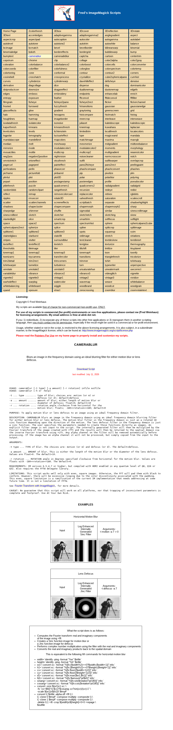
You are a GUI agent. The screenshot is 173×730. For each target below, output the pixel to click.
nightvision (60, 156)
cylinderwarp (61, 81)
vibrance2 (59, 273)
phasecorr (59, 169)
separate (109, 202)
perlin (31, 169)
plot (30, 177)
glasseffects (9, 110)
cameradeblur (61, 56)
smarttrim (84, 219)
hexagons (59, 114)
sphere (108, 223)
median (7, 144)
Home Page (9, 31)
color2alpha (111, 60)
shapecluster (36, 206)
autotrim (83, 43)
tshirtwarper (9, 265)
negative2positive (38, 156)
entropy (7, 98)
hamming (34, 114)
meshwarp (60, 144)
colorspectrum (113, 68)
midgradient (111, 144)
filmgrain (7, 102)
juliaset (83, 123)
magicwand (111, 135)
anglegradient (112, 35)
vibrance (33, 273)
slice (31, 219)
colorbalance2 (61, 64)
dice (56, 85)
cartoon (109, 56)
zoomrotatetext (138, 290)
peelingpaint (136, 164)
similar (108, 210)
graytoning (85, 110)
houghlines (9, 119)
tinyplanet (135, 248)
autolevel (8, 43)
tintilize (108, 248)
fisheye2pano (61, 102)
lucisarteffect (61, 135)
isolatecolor (35, 123)
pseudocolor (137, 181)
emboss (33, 93)
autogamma (111, 39)
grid (132, 110)
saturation (110, 198)
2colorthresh (35, 31)
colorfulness (60, 68)
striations (135, 236)
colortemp (135, 68)
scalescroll (136, 198)
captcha (83, 56)
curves (7, 81)
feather (58, 98)
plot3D (57, 177)
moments (110, 148)
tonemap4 (84, 252)
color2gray (136, 60)
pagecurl (8, 164)
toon (107, 252)
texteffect (8, 244)
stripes (7, 240)
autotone (33, 43)
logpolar (7, 135)
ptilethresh (8, 185)
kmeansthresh (62, 127)
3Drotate (135, 31)
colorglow (84, 68)
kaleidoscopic (137, 123)
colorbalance (35, 64)
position (33, 181)
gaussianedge (138, 106)
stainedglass (10, 236)
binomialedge (10, 52)
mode (32, 148)
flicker (108, 102)
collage (83, 60)
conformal (59, 73)
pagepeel (33, 164)
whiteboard (34, 286)
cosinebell (8, 77)
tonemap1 (8, 252)
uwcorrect (135, 269)
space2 (33, 223)
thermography (138, 244)
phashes (135, 169)
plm (132, 173)
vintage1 (58, 277)
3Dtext (6, 35)
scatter (7, 202)
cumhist (134, 77)
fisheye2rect (86, 102)
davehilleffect (86, 81)
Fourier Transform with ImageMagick (35, 485)
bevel (57, 47)
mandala (135, 135)
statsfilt (58, 236)
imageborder (61, 119)
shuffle (57, 210)
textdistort (135, 240)
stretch (108, 236)
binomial (134, 47)
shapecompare (62, 206)
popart (6, 181)
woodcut (109, 286)
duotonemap (111, 89)
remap (32, 194)
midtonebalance (139, 144)
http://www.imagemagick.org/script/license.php (107, 330)
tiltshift (82, 248)
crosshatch (35, 77)
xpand (6, 290)
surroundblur (61, 240)
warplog (33, 281)
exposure (34, 98)
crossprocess (61, 77)
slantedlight (9, 219)
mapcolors (60, 139)
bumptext (8, 56)
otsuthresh (60, 160)
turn (81, 265)
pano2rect (110, 164)
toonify (134, 252)
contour (83, 73)
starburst (33, 236)
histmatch (110, 114)
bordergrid (85, 52)
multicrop (59, 152)
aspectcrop (9, 39)
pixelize (109, 173)
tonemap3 (59, 252)
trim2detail (8, 261)
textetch (58, 244)
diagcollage (35, 85)
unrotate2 (34, 269)
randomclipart (36, 190)
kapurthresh (9, 127)
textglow (84, 244)
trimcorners (60, 261)
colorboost (85, 64)
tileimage (33, 248)
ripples (6, 198)
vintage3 (109, 277)
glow (31, 110)
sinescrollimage (138, 210)
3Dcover (84, 31)
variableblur (9, 273)
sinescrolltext (10, 215)
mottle (32, 152)
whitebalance (137, 281)
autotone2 (59, 43)
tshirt (107, 261)
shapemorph (86, 206)
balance (134, 43)
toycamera (34, 256)
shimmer (33, 210)
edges (6, 93)
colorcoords (9, 68)
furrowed (33, 106)
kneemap (84, 127)
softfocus (110, 219)
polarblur (109, 177)
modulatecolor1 (62, 148)
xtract (57, 290)
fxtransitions (86, 106)
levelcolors (9, 131)
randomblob (9, 190)
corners (134, 73)
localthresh (111, 131)
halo (5, 114)
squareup (110, 231)
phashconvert (112, 169)
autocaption (60, 39)
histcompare (86, 114)
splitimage (135, 227)
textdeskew (111, 240)
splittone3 (59, 231)
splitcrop (109, 227)
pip (81, 173)
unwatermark (112, 269)
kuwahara (110, 127)
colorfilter (33, 68)
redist (133, 190)
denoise (134, 81)
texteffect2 (34, 244)
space (6, 223)
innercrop (84, 119)
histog (133, 114)
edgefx (134, 89)
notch (133, 156)
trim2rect (33, 261)
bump (133, 52)
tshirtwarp (135, 261)
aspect (134, 35)
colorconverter (138, 64)
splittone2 (34, 231)
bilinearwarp (111, 47)
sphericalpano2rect (13, 227)
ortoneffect (34, 160)
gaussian (110, 106)
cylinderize (34, 81)
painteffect (59, 164)
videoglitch (110, 273)
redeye (108, 190)
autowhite (110, 43)
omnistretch (9, 160)
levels (32, 131)
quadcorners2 (87, 185)
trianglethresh (112, 256)
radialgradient (112, 185)
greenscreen (112, 110)
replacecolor (86, 194)
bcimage (8, 47)
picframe (8, 173)
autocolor (84, 39)
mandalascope (11, 139)
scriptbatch (85, 202)
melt (31, 144)
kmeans (33, 127)
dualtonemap (86, 89)
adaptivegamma (63, 35)
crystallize (85, 77)
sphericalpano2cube (141, 223)
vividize (134, 277)
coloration (8, 64)
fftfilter (133, 98)
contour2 (109, 73)
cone (31, 73)
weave (108, 281)
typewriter (110, 265)
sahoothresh (86, 198)
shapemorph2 (112, 206)
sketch (32, 215)
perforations (9, 169)
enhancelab (111, 93)
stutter (32, 240)
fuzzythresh (60, 106)
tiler (56, 248)
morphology (136, 148)
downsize (34, 89)
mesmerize (85, 144)
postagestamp (62, 181)
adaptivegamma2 (88, 35)
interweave (136, 119)
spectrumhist (86, 223)
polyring (134, 177)
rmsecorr (34, 198)
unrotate (7, 269)
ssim (133, 231)
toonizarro (8, 256)
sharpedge (9, 210)
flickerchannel (137, 102)
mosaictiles (9, 152)
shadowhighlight (139, 202)
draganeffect (61, 89)
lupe (81, 135)
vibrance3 (84, 273)
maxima (109, 139)
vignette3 (33, 277)
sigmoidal (84, 210)
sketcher (59, 215)
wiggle (57, 286)
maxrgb (134, 139)
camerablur (35, 56)
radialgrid (135, 185)
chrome (33, 60)
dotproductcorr (11, 89)
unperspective (138, 265)
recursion (84, 190)
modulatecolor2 (87, 148)
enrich (133, 93)
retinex (108, 194)
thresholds (9, 248)
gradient (58, 110)
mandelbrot (35, 139)
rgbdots (134, 194)
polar (82, 177)
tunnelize (33, 265)
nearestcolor (137, 152)
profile (108, 181)
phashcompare (87, 169)
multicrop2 (85, 152)
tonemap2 (34, 252)
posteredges (86, 181)
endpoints (84, 93)
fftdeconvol (111, 98)
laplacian (135, 127)
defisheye (110, 81)
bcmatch (33, 47)
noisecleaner (86, 156)
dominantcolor (138, 85)
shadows (8, 206)
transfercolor (61, 256)
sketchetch (85, 215)
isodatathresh (10, 123)
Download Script (86, 369)
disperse (84, 85)
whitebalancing (11, 286)
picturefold (34, 173)
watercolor (59, 281)
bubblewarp (111, 52)
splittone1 (8, 231)
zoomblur (110, 290)
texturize (109, 244)
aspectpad (34, 39)
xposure (33, 290)
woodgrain (136, 286)
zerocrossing (86, 290)
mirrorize (8, 148)
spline (82, 227)
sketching (110, 215)
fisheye (32, 102)
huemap (33, 119)
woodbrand (85, 286)
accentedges (36, 35)
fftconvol (84, 98)
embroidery (60, 93)
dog (107, 85)
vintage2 (84, 277)
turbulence (59, 265)
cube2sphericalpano (116, 77)
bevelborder (85, 47)
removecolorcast (63, 194)
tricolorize (135, 256)
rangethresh (60, 190)
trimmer (83, 261)
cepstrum (8, 60)
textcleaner (85, 240)
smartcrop (59, 219)
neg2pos (8, 156)
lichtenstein (60, 131)
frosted (7, 106)
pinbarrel (58, 173)
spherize (33, 227)
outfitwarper (111, 160)
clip (56, 60)
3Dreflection (111, 31)
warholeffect (9, 281)
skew (133, 215)
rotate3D (58, 198)
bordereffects (61, 52)
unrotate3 (59, 269)
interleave (110, 119)
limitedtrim (85, 131)
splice (57, 227)
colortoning (9, 73)
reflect (6, 194)
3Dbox (57, 31)
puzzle (32, 185)
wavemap (84, 281)
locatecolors (137, 131)
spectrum (59, 223)
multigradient (112, 152)
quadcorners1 (61, 185)
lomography (35, 135)
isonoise (58, 123)
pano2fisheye (86, 164)
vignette (134, 273)
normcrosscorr (113, 156)
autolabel (135, 39)
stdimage (84, 236)
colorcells (110, 64)
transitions (85, 256)
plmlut (6, 177)
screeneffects (61, 202)
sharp (133, 206)
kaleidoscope (112, 123)
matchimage (86, 139)
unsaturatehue (87, 269)
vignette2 (8, 277)
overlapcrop (136, 160)
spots (82, 231)
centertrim (135, 56)
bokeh (32, 52)
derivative (8, 85)
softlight (134, 219)
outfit (82, 160)
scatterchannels (37, 202)
